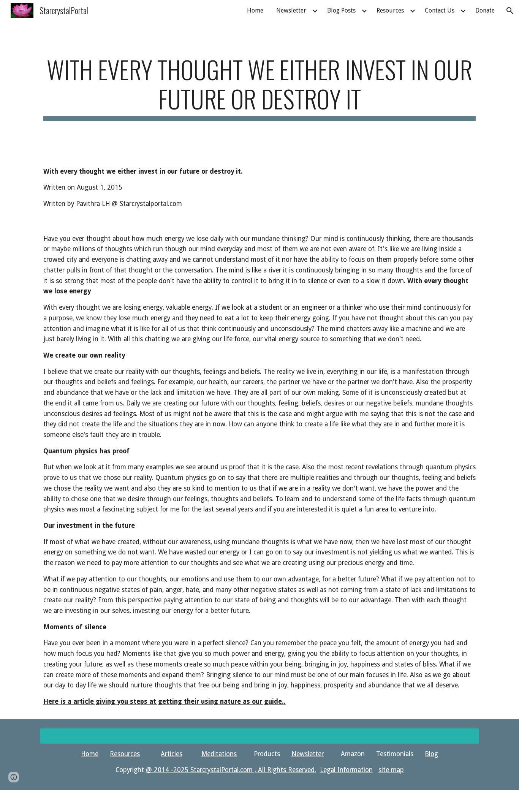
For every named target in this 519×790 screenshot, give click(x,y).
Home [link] (255, 10)
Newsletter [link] (291, 10)
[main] (259, 88)
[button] (510, 11)
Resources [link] (390, 10)
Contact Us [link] (439, 10)
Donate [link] (485, 10)
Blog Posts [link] (341, 10)
